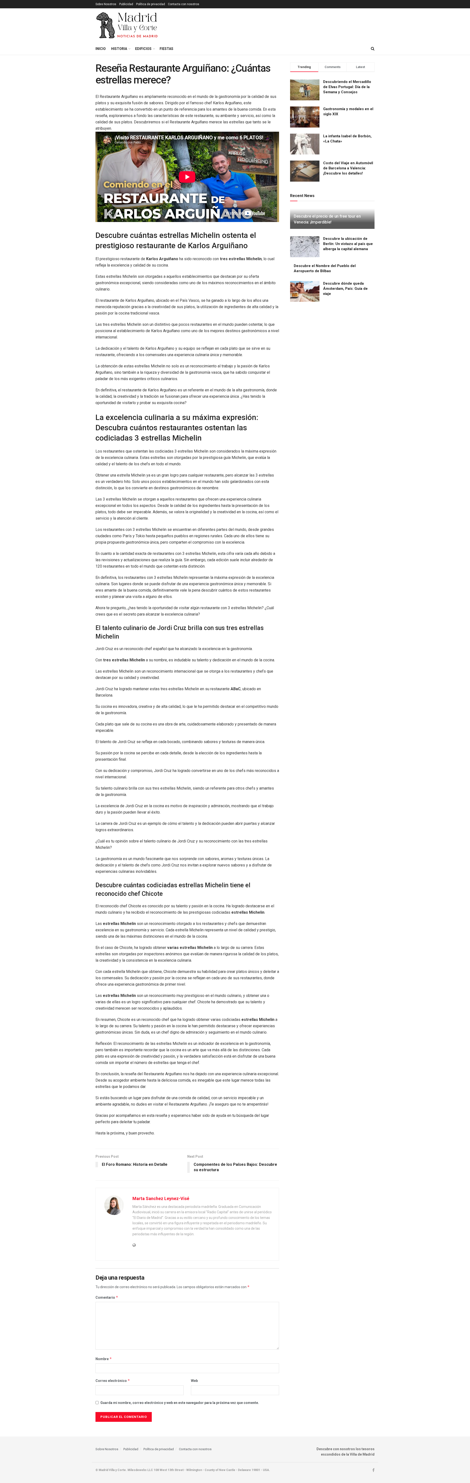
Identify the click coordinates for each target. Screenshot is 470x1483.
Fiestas (166, 49)
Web (194, 1381)
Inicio (100, 49)
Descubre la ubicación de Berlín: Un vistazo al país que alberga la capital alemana (348, 243)
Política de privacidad (150, 4)
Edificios (143, 49)
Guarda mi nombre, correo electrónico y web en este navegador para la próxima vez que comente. (179, 1403)
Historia (119, 49)
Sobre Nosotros (105, 4)
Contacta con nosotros (183, 4)
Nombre (103, 1358)
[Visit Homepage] (127, 25)
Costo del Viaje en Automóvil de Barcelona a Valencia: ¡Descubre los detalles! (348, 168)
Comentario (106, 1297)
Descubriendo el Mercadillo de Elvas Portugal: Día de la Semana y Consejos (347, 87)
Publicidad (126, 4)
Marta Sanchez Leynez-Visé (160, 1198)
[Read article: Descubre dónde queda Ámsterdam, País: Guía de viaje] (304, 291)
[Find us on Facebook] (373, 1470)
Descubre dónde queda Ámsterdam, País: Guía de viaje (345, 288)
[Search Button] (373, 49)
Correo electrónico (112, 1380)
